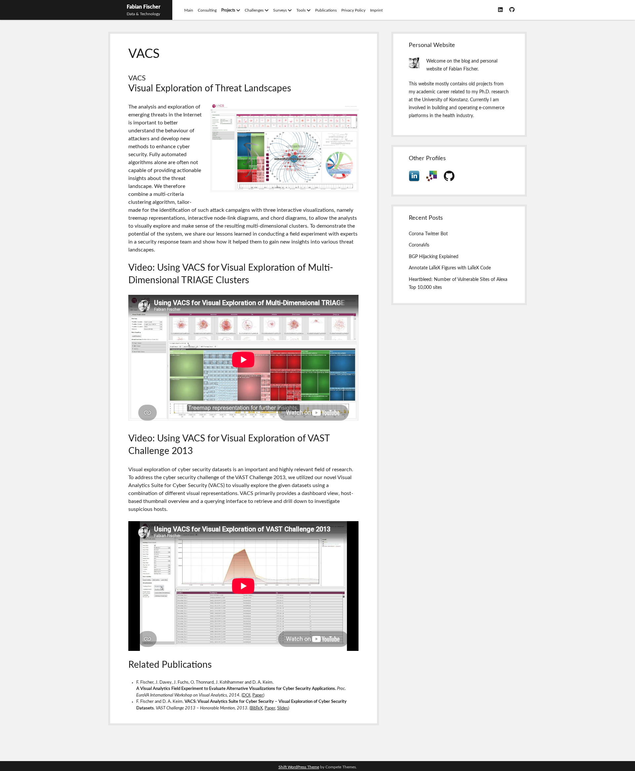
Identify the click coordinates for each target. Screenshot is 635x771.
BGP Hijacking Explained (433, 256)
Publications (326, 10)
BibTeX (256, 708)
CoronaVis (419, 245)
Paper (257, 695)
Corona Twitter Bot (428, 234)
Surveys (280, 10)
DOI (246, 695)
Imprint (376, 10)
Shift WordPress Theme (298, 767)
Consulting (207, 10)
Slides (282, 708)
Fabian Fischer (143, 7)
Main (188, 10)
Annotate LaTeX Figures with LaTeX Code (450, 268)
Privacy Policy (353, 10)
